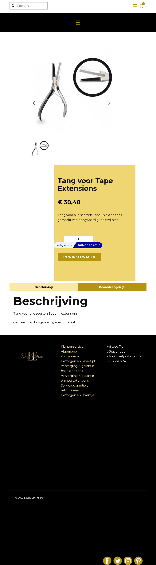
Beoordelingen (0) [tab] (112, 287)
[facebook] (107, 560)
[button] (33, 103)
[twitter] (117, 560)
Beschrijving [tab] (44, 287)
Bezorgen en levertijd (77, 395)
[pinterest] (138, 560)
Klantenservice (72, 346)
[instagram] (128, 560)
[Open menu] (135, 6)
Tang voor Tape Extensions (85, 185)
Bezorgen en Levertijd (78, 361)
